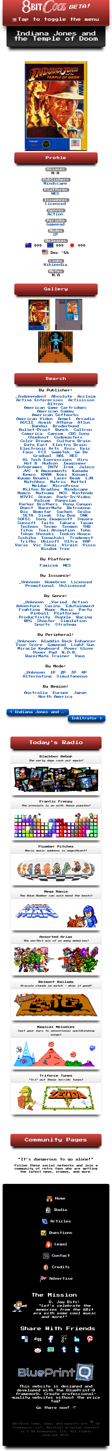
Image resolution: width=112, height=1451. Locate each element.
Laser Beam (67, 478)
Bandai (40, 426)
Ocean (45, 497)
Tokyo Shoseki (37, 534)
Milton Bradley (41, 489)
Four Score (29, 645)
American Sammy (55, 411)
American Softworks (55, 415)
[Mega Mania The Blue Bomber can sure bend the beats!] (56, 931)
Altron (55, 404)
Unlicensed (72, 586)
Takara (67, 523)
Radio (59, 1210)
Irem (68, 467)
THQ (87, 526)
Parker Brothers (38, 504)
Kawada (80, 471)
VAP (87, 541)
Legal (59, 1244)
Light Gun (83, 645)
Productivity (34, 617)
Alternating (37, 676)
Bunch (62, 430)
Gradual (42, 456)
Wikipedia (55, 264)
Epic (85, 448)
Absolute (62, 396)
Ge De (81, 452)
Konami (80, 474)
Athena (64, 422)
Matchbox (34, 482)
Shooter (46, 621)
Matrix (58, 482)
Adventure (28, 606)
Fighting (29, 609)
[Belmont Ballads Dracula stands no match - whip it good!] (56, 1021)
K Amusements (51, 471)
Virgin (70, 545)
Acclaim (87, 396)
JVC (27, 471)
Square (85, 519)
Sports (42, 624)
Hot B (30, 463)
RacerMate (50, 508)
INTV (53, 467)
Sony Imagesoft (54, 519)
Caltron (83, 430)
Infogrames (29, 467)
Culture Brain (74, 441)
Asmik (45, 422)
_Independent (30, 396)
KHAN (46, 474)
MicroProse (66, 486)
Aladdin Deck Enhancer (68, 641)
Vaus (80, 656)
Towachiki (53, 538)
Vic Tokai (45, 545)
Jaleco (87, 467)
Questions (60, 1233)
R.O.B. (70, 652)
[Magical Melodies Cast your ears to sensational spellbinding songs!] (56, 1070)
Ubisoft (50, 541)
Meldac (40, 486)
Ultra (71, 541)
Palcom (42, 500)
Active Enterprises (39, 400)
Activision (82, 400)
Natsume (45, 493)
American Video (34, 419)
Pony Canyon (77, 504)
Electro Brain (70, 445)
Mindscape (55, 183)
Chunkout (38, 437)
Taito (47, 523)
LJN (89, 478)
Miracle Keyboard (38, 648)
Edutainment (80, 606)
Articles (59, 1221)
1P (55, 234)
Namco (24, 493)
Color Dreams (36, 441)
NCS (63, 493)
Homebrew (55, 582)
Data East (36, 445)
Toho (85, 530)
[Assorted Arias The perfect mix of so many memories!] (56, 976)
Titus (26, 530)
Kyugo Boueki (33, 478)
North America (55, 696)
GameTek (61, 452)
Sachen (64, 512)
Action (55, 214)
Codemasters (68, 437)
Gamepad (55, 224)
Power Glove (79, 648)
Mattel (79, 482)
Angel (64, 419)
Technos (29, 526)
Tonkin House (75, 534)
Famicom (49, 565)
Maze (50, 609)
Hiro (83, 459)
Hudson (50, 463)
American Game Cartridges (55, 407)
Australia (36, 693)
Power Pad (45, 652)
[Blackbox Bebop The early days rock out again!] (56, 796)
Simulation (74, 621)
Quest (26, 508)
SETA (28, 515)
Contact (59, 1255)
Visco (89, 545)
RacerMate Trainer (48, 656)
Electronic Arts (39, 448)
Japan (80, 693)
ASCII (26, 422)
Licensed (55, 204)
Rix (24, 512)
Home (59, 1198)
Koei (62, 474)
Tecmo (50, 526)
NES (55, 193)
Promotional (40, 586)
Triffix (28, 541)
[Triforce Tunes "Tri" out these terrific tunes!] (56, 1115)
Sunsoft (27, 523)
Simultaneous (72, 676)
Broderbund (66, 426)
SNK (84, 515)
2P (63, 672)
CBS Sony (79, 433)
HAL (61, 456)
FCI (42, 452)
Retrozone (79, 508)
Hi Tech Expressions (47, 459)
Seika (84, 512)
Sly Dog (66, 515)
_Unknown (29, 582)
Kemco (29, 474)
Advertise (60, 1278)
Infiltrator (85, 718)
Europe (61, 693)
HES (74, 456)
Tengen (70, 526)
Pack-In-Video (74, 497)
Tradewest (81, 538)
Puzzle (63, 617)
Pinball (40, 613)
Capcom (55, 433)
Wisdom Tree (55, 549)
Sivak (45, 515)
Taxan (86, 523)
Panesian (65, 500)
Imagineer (75, 463)
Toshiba (27, 538)
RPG (28, 621)
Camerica (32, 433)
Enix (70, 448)
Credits (59, 1267)
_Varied (58, 602)
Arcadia (85, 419)
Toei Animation (57, 530)
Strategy (65, 624)
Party (85, 609)
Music (67, 609)
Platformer (67, 613)
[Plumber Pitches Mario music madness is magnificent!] (56, 886)
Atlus (84, 422)
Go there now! (54, 1407)
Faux (28, 452)
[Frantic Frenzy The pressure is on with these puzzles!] (56, 841)
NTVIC (26, 497)
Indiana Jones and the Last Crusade (40, 712)
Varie (21, 545)
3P (73, 672)
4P (84, 672)
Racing (84, 617)
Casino (53, 606)
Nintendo (82, 493)
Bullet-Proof (34, 430)
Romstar (42, 512)
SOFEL (24, 519)
